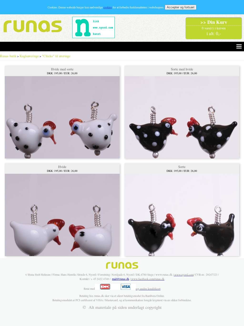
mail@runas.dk (120, 279)
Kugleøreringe (29, 56)
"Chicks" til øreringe (56, 56)
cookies (107, 7)
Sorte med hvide (182, 69)
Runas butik (8, 56)
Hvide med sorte (62, 69)
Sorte (181, 166)
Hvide (62, 166)
